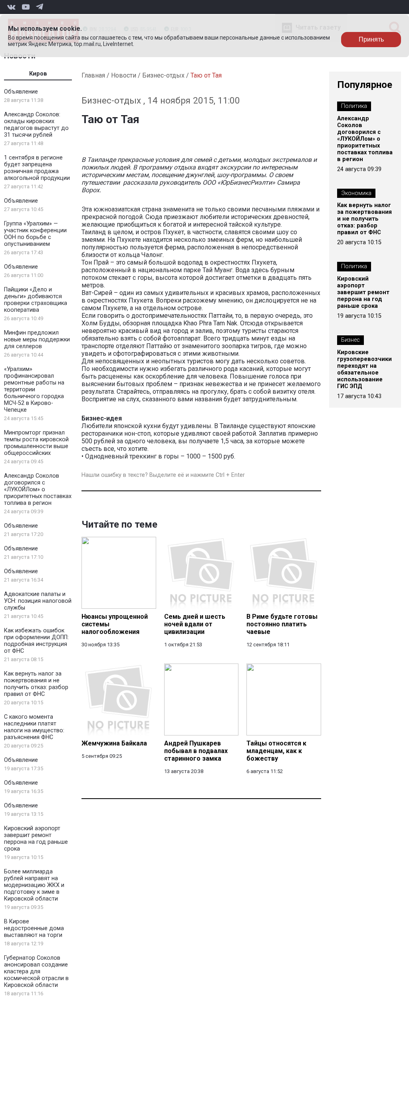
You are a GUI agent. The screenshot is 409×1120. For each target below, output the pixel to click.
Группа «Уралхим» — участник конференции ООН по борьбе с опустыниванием (35, 233)
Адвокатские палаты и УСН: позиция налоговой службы (37, 601)
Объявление (21, 91)
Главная (93, 75)
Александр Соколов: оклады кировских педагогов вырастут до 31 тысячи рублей (36, 124)
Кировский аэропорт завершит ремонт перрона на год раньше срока (36, 838)
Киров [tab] (38, 73)
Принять (371, 39)
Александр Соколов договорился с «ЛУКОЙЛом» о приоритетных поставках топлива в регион (37, 489)
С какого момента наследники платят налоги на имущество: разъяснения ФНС (34, 727)
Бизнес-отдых (163, 75)
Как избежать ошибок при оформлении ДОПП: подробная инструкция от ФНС (36, 640)
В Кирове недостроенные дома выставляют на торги (34, 928)
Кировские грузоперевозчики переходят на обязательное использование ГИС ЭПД (364, 369)
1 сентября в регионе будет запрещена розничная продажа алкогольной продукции (37, 167)
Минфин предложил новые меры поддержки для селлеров (37, 339)
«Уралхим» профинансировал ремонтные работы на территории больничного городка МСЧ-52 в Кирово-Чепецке (34, 389)
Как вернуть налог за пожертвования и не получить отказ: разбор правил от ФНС (36, 684)
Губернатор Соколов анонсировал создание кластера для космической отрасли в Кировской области (36, 971)
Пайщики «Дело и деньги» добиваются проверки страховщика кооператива (35, 299)
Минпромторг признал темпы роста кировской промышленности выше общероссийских (36, 442)
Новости (123, 75)
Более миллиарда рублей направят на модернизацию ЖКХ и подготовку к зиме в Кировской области (34, 885)
